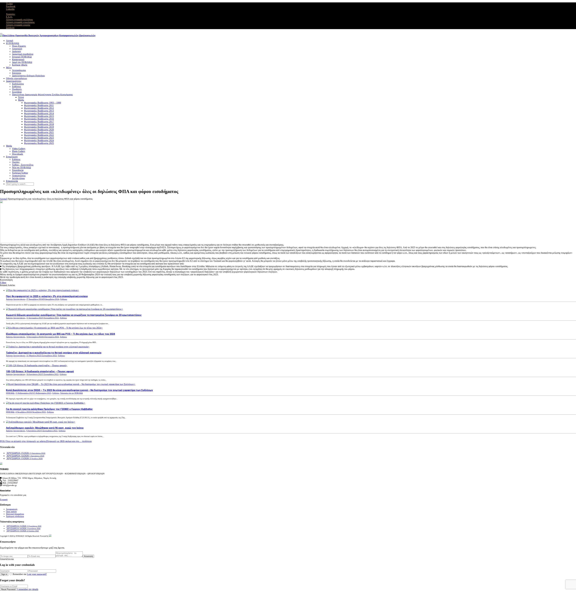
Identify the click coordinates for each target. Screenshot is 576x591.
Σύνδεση (10, 27)
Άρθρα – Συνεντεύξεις (22, 165)
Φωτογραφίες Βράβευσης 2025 (39, 143)
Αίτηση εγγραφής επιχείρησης (20, 22)
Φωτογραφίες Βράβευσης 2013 (39, 111)
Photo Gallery (18, 151)
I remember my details (27, 589)
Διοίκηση (16, 51)
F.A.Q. (9, 17)
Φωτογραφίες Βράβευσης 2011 (39, 105)
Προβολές (17, 89)
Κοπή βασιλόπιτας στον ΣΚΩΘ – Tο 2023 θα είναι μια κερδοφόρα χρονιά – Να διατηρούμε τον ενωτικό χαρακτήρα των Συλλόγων (79, 390)
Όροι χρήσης (11, 511)
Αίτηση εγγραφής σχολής (18, 25)
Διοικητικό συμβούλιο (22, 54)
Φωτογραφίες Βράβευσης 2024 (39, 140)
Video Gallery (18, 148)
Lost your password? (37, 574)
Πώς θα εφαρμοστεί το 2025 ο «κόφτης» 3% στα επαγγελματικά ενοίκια (47, 296)
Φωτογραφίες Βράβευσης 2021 (39, 132)
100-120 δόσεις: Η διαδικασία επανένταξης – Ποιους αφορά (40, 371)
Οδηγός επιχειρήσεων (16, 78)
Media (21, 100)
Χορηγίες (10, 14)
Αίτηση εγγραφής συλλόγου (19, 19)
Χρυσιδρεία (17, 170)
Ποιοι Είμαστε (19, 46)
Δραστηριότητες (13, 81)
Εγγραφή (4, 499)
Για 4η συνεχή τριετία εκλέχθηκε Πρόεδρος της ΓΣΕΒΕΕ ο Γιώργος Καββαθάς (49, 409)
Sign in (4, 574)
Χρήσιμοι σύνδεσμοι (15, 516)
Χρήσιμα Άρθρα (20, 173)
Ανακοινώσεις (19, 175)
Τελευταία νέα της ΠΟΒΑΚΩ (71, 393)
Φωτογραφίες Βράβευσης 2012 (39, 108)
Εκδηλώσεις (18, 83)
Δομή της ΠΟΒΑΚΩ (22, 62)
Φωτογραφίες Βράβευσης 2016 (39, 119)
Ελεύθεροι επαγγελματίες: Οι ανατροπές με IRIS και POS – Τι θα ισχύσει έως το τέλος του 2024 (60, 334)
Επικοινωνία (12, 181)
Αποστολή (17, 48)
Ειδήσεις (16, 159)
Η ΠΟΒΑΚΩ (12, 43)
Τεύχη (21, 97)
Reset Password (8, 589)
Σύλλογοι (16, 73)
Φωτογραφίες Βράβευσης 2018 (39, 124)
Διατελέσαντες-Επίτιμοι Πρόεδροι (28, 75)
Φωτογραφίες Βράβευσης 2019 (39, 127)
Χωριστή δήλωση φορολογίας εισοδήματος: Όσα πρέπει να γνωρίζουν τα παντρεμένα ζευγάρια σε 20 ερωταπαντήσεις (74, 315)
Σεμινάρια (17, 92)
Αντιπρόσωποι (19, 70)
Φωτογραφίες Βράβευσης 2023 (39, 137)
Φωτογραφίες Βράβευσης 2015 (39, 116)
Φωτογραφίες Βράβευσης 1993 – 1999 (42, 102)
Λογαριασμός (12, 509)
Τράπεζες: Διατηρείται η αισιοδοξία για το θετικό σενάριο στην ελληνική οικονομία (53, 352)
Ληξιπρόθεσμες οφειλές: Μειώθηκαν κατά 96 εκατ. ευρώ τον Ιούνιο (45, 427)
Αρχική (9, 40)
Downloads (17, 154)
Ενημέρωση (12, 156)
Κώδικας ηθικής (19, 65)
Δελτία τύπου (18, 178)
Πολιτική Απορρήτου (15, 514)
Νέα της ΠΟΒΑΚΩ (21, 167)
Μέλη (9, 67)
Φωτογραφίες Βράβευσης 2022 (39, 135)
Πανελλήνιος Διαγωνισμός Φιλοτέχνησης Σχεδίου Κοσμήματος (42, 94)
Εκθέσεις (16, 86)
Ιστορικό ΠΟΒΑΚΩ (22, 57)
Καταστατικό (18, 59)
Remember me (19, 574)
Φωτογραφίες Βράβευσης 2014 (39, 113)
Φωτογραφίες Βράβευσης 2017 (39, 121)
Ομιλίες (16, 162)
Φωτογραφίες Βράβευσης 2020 (39, 129)
